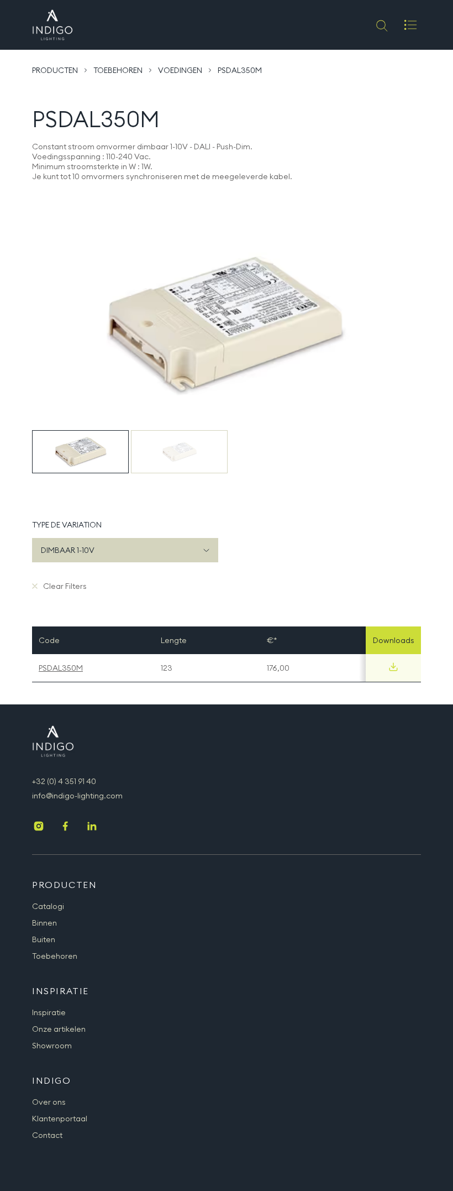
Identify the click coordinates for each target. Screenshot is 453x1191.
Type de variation (67, 525)
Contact (47, 1135)
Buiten (43, 939)
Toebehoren (118, 70)
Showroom (52, 1046)
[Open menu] (410, 25)
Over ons (49, 1102)
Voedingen (180, 70)
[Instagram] (38, 827)
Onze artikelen (59, 1029)
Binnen (44, 923)
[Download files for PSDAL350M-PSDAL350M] (393, 667)
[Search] (381, 25)
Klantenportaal (59, 1119)
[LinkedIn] (91, 827)
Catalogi (48, 906)
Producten (55, 70)
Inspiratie (49, 1012)
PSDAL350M (61, 668)
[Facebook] (65, 827)
